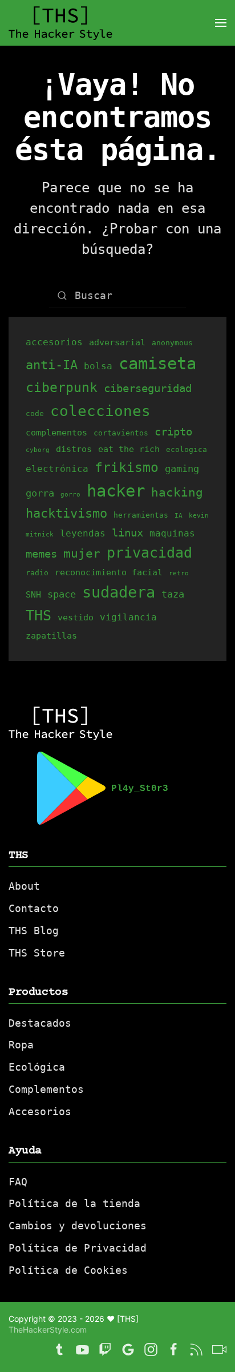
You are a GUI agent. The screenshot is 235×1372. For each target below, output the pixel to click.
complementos (56, 432)
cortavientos (121, 433)
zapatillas (51, 635)
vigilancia (128, 617)
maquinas (172, 533)
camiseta (157, 363)
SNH (33, 594)
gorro (70, 494)
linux (127, 532)
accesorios (54, 342)
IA (179, 515)
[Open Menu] (220, 23)
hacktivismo (66, 513)
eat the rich (129, 449)
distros (74, 449)
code (35, 413)
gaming (182, 468)
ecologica (186, 449)
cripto (173, 431)
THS (38, 615)
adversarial (117, 342)
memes (41, 553)
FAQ (18, 1182)
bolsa (98, 366)
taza (172, 594)
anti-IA (52, 364)
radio (37, 572)
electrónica (57, 468)
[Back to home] (60, 23)
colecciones (100, 410)
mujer (81, 553)
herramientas (141, 515)
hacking (177, 492)
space (61, 594)
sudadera (118, 592)
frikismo (127, 467)
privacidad (149, 552)
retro (179, 573)
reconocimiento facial (109, 572)
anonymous (172, 342)
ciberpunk (62, 388)
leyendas (83, 533)
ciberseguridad (148, 388)
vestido (76, 617)
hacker (116, 491)
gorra (40, 493)
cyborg (38, 450)
